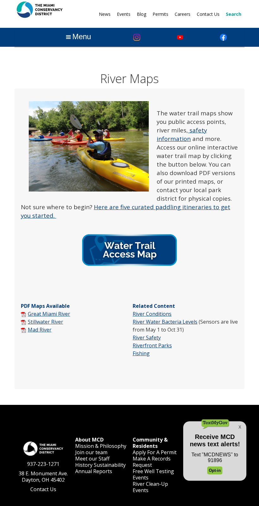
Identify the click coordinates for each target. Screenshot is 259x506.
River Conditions (152, 313)
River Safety (147, 337)
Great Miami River (49, 313)
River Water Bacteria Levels (165, 321)
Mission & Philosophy (100, 445)
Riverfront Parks (152, 345)
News (105, 14)
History (84, 464)
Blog (141, 14)
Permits (160, 14)
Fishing (141, 353)
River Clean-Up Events (150, 487)
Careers (182, 14)
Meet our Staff (92, 458)
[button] (78, 37)
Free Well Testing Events (153, 474)
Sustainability (110, 464)
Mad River (39, 329)
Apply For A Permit (155, 452)
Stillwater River (45, 321)
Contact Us (208, 14)
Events (123, 14)
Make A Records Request (152, 461)
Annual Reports (93, 471)
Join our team (91, 452)
